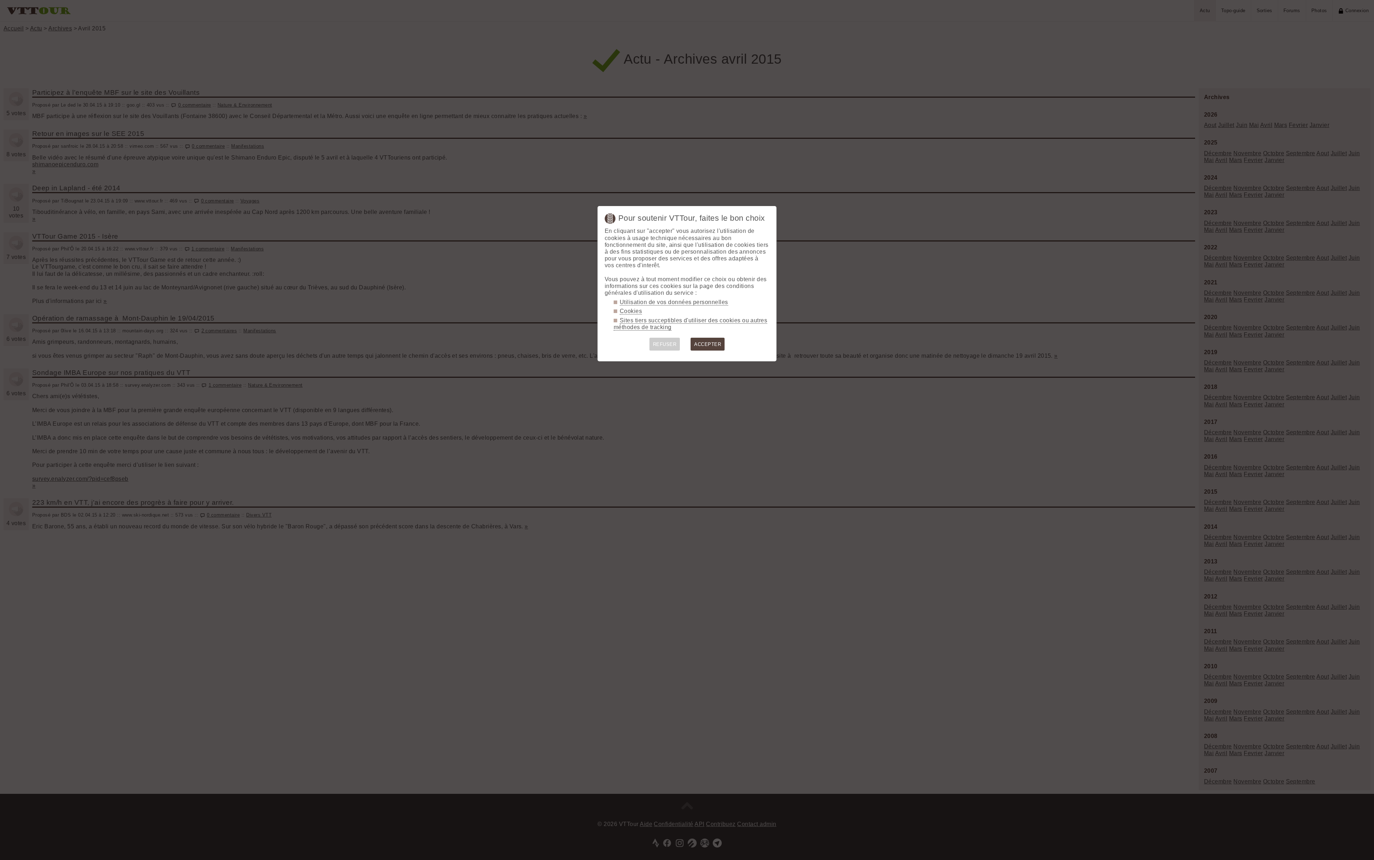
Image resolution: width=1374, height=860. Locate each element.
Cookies (631, 311)
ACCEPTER (707, 344)
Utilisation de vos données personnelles (674, 302)
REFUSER (664, 344)
